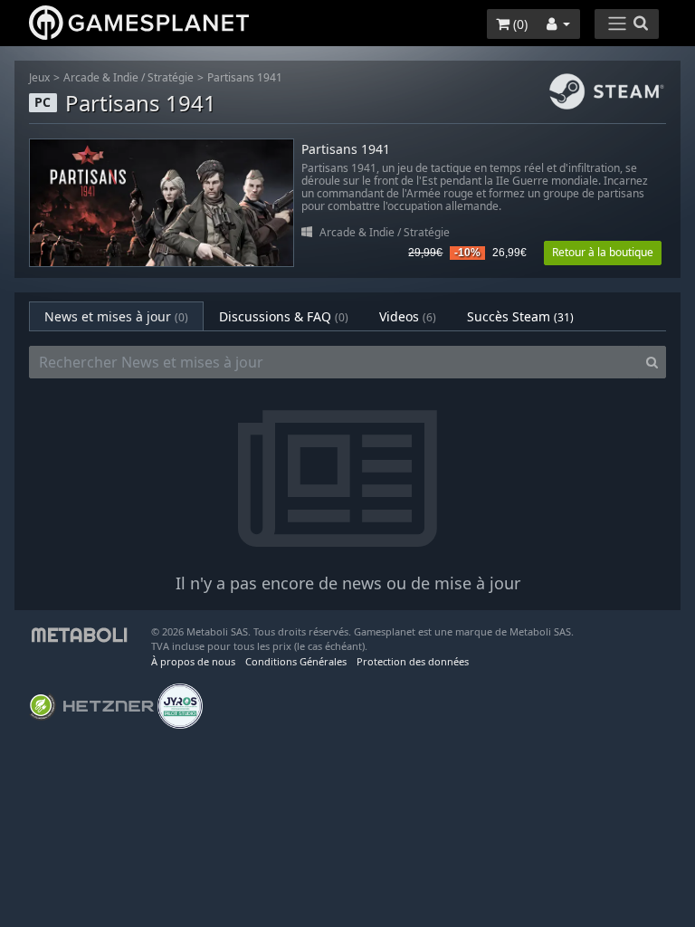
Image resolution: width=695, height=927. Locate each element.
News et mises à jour (116, 316)
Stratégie (171, 77)
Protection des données (413, 661)
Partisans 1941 (244, 77)
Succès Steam (520, 316)
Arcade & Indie (100, 77)
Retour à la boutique (602, 252)
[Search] (652, 362)
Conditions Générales (296, 661)
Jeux (39, 77)
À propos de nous (193, 661)
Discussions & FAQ (283, 316)
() (518, 24)
